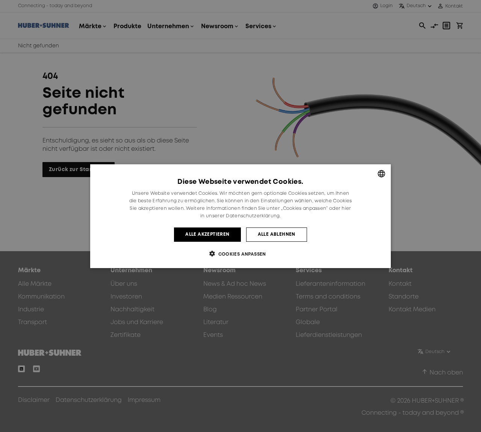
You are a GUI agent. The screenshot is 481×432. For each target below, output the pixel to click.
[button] (240, 253)
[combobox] (381, 173)
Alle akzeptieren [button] (207, 234)
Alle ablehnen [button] (276, 234)
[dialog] (240, 216)
